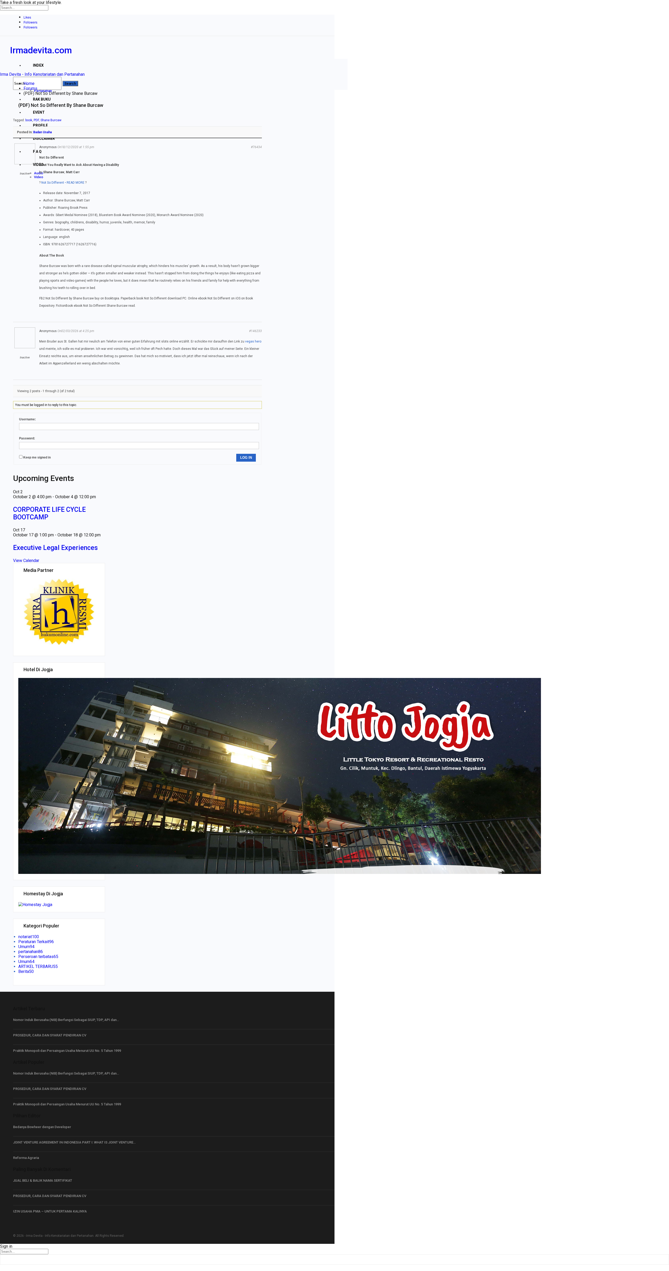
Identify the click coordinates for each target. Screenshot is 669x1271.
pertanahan (30, 951)
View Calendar (26, 560)
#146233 (255, 331)
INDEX (38, 65)
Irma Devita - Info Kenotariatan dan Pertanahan (42, 74)
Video (38, 164)
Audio (38, 173)
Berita (26, 971)
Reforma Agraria (26, 1158)
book (28, 120)
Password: (27, 438)
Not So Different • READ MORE (62, 182)
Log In (246, 458)
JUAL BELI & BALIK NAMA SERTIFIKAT (42, 1180)
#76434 (256, 147)
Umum (26, 946)
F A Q (37, 151)
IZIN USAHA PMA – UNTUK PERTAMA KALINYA (50, 1211)
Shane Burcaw (51, 120)
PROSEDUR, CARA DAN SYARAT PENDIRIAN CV (49, 1035)
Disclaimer (44, 138)
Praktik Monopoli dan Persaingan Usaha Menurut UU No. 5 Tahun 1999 (67, 1051)
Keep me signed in (37, 457)
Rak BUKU (42, 99)
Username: (27, 419)
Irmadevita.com (41, 50)
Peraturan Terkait (36, 941)
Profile (40, 125)
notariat (28, 936)
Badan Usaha (42, 132)
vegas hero (253, 341)
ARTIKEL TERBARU (38, 966)
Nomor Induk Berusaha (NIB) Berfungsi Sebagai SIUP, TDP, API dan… (66, 1020)
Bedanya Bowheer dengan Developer (42, 1127)
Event (39, 112)
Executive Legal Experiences (55, 548)
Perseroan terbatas (38, 956)
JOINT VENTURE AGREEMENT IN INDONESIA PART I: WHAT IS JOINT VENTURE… (74, 1142)
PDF (36, 120)
